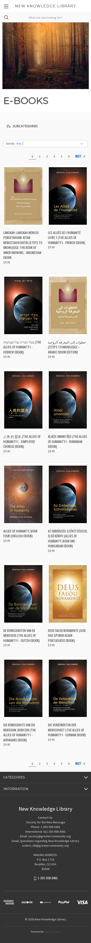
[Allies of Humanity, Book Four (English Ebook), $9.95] (23, 494)
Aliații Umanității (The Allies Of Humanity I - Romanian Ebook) (67, 441)
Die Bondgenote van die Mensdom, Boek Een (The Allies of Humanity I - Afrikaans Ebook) (19, 732)
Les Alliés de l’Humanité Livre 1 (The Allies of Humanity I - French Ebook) (66, 237)
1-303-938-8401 (48, 878)
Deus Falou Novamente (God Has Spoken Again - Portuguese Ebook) (67, 635)
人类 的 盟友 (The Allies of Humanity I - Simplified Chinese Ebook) (22, 441)
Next (78, 156)
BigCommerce (52, 931)
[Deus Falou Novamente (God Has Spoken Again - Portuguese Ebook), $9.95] (68, 594)
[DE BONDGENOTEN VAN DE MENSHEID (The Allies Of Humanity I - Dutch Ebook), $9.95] (23, 594)
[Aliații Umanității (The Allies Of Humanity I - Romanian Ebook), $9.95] (68, 400)
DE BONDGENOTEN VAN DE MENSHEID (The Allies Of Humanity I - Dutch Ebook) (21, 635)
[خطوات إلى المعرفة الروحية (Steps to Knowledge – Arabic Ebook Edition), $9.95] (68, 305)
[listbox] (50, 143)
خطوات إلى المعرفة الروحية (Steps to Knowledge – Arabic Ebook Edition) (67, 346)
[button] (45, 126)
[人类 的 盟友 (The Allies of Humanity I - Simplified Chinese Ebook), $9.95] (23, 400)
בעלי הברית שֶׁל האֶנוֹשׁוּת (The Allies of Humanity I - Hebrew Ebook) (22, 346)
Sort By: (10, 143)
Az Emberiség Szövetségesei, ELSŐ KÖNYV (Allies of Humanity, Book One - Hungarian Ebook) (68, 538)
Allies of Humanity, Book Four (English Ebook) (20, 533)
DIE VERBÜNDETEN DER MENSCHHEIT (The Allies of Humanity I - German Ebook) (67, 729)
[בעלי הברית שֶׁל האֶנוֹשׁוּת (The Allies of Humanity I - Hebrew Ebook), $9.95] (23, 305)
